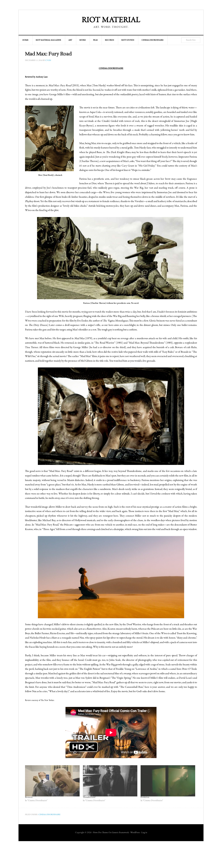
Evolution (145, 797)
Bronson (29, 797)
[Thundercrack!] (110, 780)
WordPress (135, 833)
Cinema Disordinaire (49, 815)
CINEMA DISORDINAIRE (111, 68)
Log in (144, 833)
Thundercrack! (89, 797)
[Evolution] (168, 780)
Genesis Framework (120, 833)
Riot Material (111, 20)
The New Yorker (47, 700)
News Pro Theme (100, 833)
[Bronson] (52, 780)
